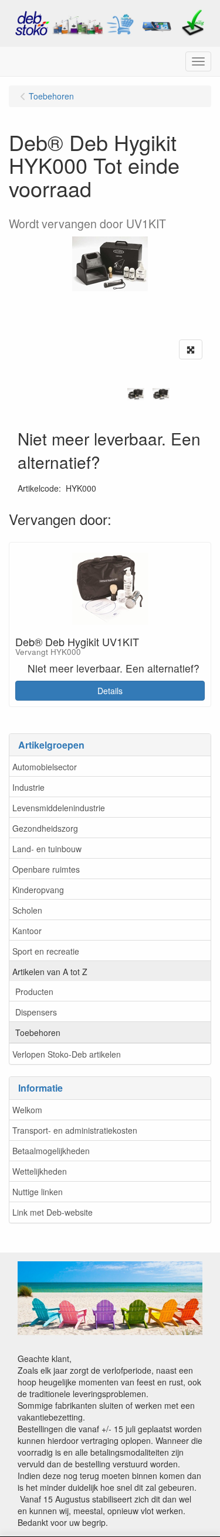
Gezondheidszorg (45, 828)
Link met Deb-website (52, 1212)
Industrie (28, 787)
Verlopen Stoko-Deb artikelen (66, 1054)
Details (110, 691)
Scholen (27, 910)
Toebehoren (37, 1032)
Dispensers (36, 1012)
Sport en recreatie (45, 951)
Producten (34, 991)
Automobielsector (44, 767)
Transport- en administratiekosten (74, 1130)
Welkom (27, 1110)
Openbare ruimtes (46, 869)
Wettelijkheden (39, 1171)
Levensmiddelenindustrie (58, 808)
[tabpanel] (135, 394)
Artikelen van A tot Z (49, 971)
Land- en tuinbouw (47, 849)
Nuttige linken (37, 1192)
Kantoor (27, 930)
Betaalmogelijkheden (51, 1151)
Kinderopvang (38, 890)
